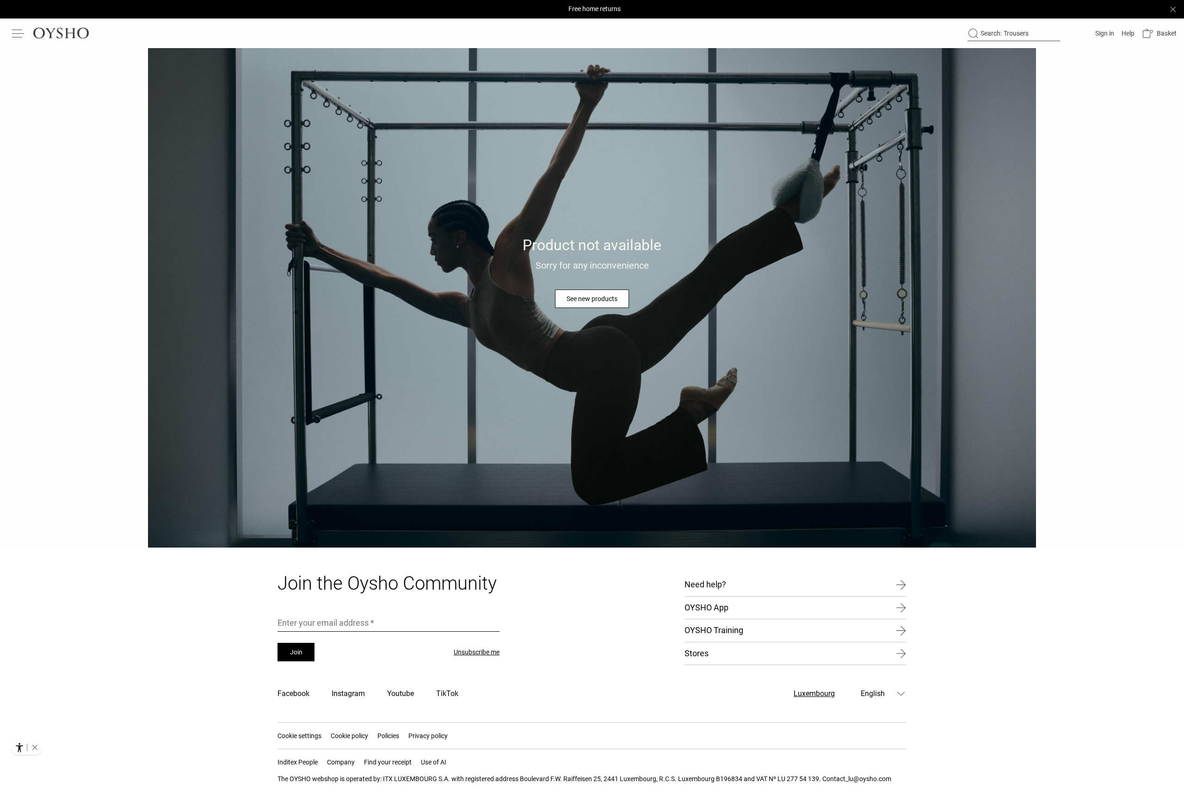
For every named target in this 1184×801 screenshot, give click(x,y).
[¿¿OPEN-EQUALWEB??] (26, 747)
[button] (1159, 33)
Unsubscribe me (477, 652)
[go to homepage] (61, 33)
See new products (592, 298)
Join (296, 652)
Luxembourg (814, 693)
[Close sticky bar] (1173, 9)
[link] (1103, 33)
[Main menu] (18, 33)
